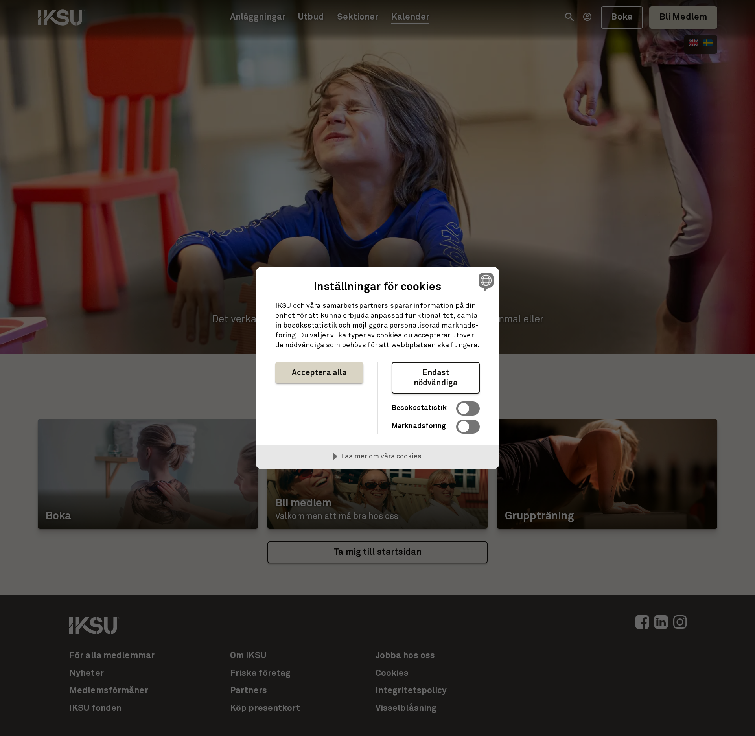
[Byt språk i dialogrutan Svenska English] (484, 281)
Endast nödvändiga (436, 378)
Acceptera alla (319, 373)
